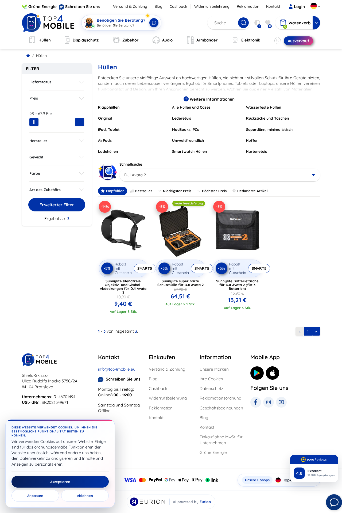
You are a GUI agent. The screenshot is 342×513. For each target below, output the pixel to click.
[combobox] (219, 175)
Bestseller (143, 191)
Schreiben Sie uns (82, 6)
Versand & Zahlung (130, 6)
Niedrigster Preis (177, 191)
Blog (158, 6)
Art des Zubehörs (45, 189)
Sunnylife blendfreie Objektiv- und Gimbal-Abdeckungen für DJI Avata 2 (123, 286)
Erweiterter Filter (57, 204)
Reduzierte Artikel (252, 191)
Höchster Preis (214, 191)
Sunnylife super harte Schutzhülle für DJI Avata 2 (180, 283)
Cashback (178, 6)
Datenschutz (211, 388)
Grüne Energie (42, 6)
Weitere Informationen (212, 99)
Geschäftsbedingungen (221, 408)
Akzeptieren (60, 482)
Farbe (34, 173)
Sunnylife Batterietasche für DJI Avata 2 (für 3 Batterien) (237, 285)
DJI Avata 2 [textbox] (135, 174)
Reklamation (248, 6)
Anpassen (35, 495)
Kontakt (273, 6)
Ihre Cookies (211, 378)
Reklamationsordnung (220, 398)
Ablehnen (85, 495)
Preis (33, 98)
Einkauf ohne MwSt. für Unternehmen (221, 439)
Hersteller (38, 140)
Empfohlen (115, 191)
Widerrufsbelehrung (212, 6)
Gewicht (36, 157)
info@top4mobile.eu (116, 369)
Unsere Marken (214, 369)
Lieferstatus (40, 81)
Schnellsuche (130, 164)
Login (299, 6)
